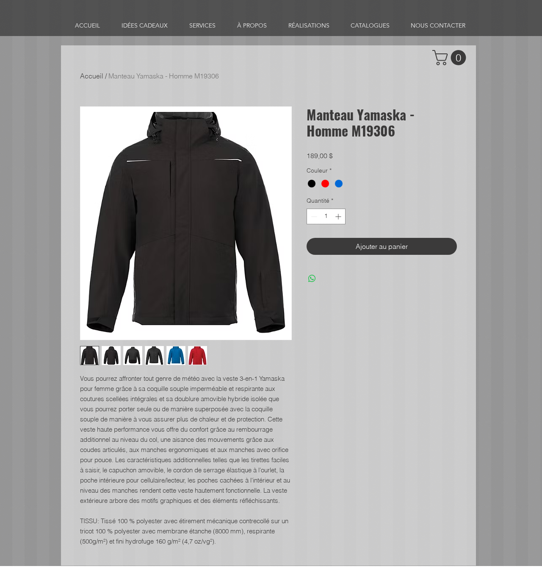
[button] (451, 57)
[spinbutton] (326, 216)
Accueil (91, 76)
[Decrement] (313, 216)
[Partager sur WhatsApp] (312, 278)
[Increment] (339, 216)
